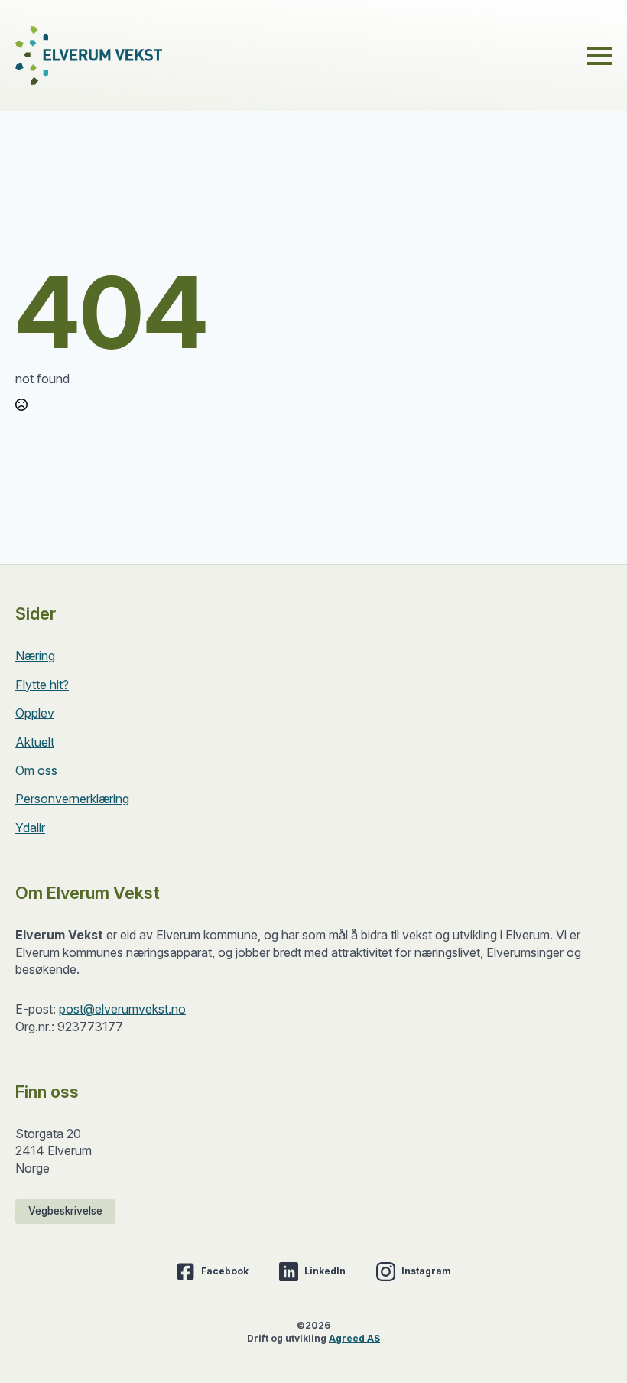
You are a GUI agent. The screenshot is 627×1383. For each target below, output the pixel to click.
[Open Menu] (599, 56)
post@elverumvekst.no (122, 1009)
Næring (35, 655)
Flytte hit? (42, 684)
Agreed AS (354, 1338)
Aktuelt (34, 742)
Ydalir (30, 827)
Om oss (36, 770)
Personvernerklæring (72, 798)
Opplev (34, 713)
